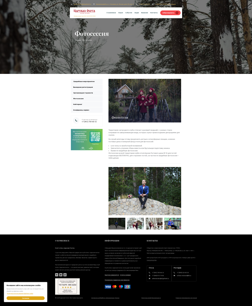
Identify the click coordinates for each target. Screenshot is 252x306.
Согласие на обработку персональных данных (105, 298)
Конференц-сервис (81, 110)
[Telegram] (60, 274)
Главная (78, 40)
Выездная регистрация (83, 87)
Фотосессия (78, 99)
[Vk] (56, 274)
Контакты (154, 12)
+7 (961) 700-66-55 (144, 4)
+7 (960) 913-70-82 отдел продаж (165, 4)
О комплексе (111, 12)
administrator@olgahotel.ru (82, 4)
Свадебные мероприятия (83, 81)
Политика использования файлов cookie (20, 293)
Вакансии (144, 12)
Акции (136, 12)
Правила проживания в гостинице (186, 298)
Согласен (25, 298)
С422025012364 (152, 260)
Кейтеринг (77, 104)
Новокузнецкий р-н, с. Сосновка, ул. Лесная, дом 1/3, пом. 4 (114, 4)
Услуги (120, 12)
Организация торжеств (83, 93)
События (128, 12)
